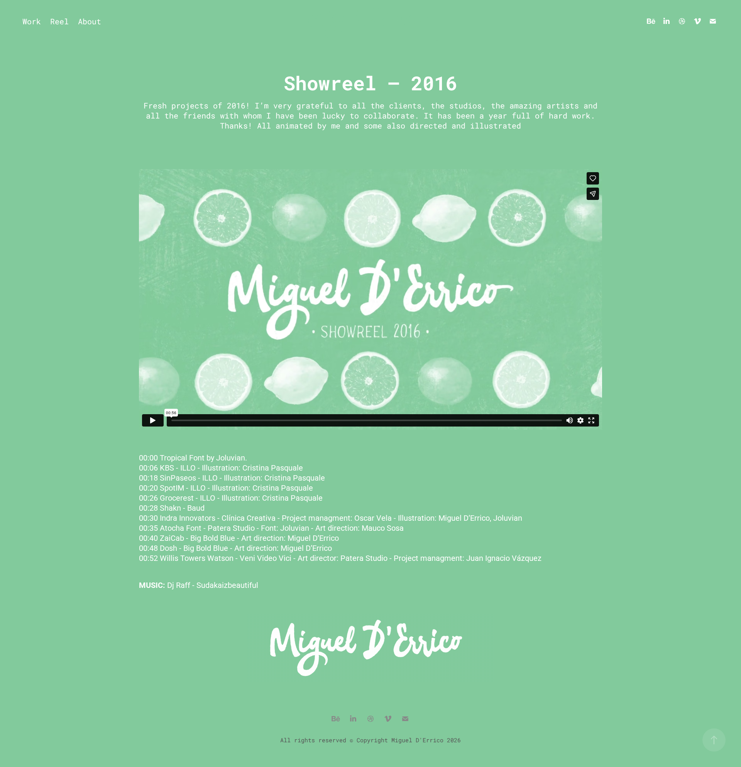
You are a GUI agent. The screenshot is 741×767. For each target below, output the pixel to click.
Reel (59, 21)
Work (31, 21)
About (89, 21)
